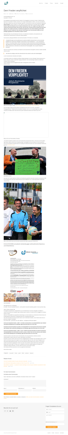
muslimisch (27, 353)
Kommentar (6, 379)
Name (5, 388)
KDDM (23, 353)
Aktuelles (17, 13)
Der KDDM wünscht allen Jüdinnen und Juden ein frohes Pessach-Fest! (16, 363)
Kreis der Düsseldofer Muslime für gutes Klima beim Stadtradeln (15, 361)
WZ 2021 (9, 144)
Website (34, 388)
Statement (31, 353)
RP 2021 (13, 144)
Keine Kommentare (30, 13)
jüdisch (19, 353)
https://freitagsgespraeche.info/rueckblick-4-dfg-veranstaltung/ (27, 105)
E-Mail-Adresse (21, 388)
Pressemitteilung (22, 13)
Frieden (16, 353)
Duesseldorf (11, 353)
